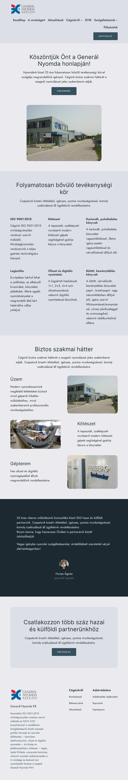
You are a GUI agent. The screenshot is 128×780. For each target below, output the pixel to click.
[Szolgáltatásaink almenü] (117, 20)
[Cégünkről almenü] (81, 20)
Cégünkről (64, 91)
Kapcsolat (105, 36)
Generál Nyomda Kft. (23, 706)
